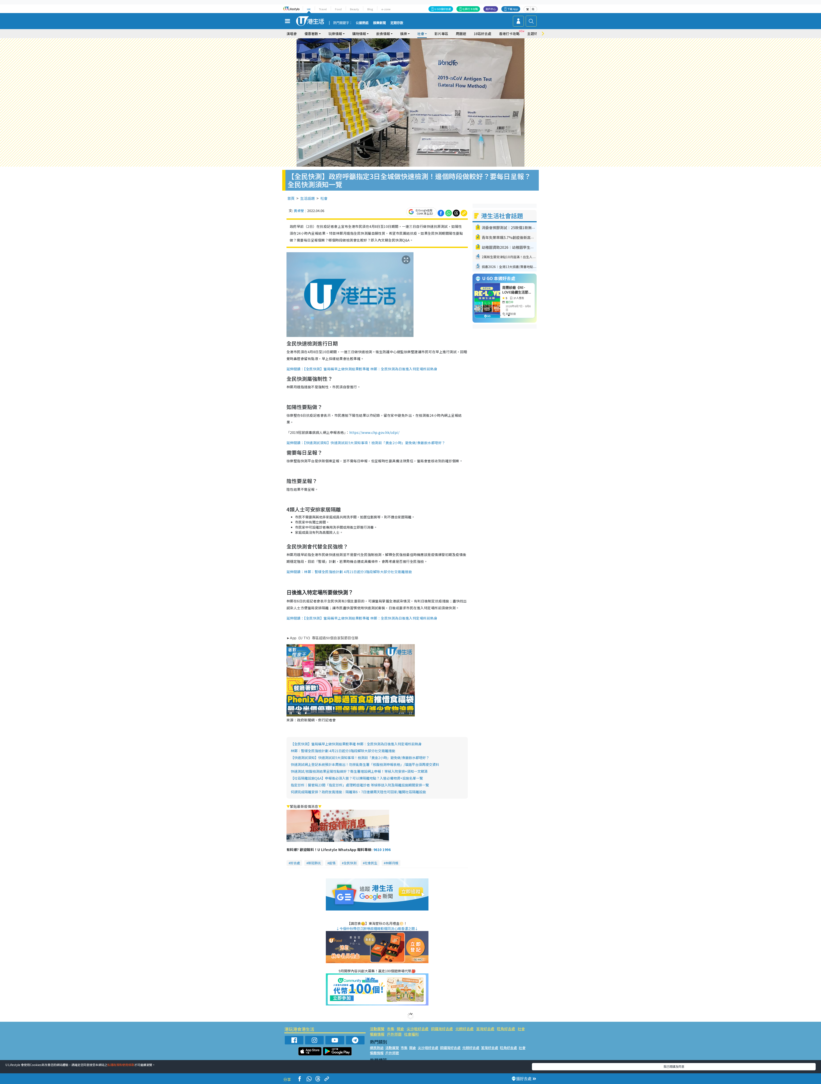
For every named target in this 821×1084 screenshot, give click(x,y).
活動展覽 (377, 1028)
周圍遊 (461, 33)
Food (338, 9)
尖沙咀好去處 (417, 1028)
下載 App (512, 9)
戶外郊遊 (394, 1034)
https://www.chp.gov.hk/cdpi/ (374, 432)
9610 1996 (382, 849)
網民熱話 (377, 1047)
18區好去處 (482, 33)
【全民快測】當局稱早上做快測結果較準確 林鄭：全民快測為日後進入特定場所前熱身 (356, 743)
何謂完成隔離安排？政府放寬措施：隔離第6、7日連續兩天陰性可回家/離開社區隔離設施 (358, 791)
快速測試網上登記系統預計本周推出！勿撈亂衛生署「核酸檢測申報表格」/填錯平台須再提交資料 (365, 764)
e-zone (386, 9)
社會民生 (371, 863)
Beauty (354, 9)
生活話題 (307, 198)
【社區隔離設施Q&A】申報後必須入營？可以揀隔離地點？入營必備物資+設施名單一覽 (357, 778)
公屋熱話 (362, 23)
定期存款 (396, 23)
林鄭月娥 (391, 863)
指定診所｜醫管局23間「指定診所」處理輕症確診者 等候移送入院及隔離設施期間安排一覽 (360, 784)
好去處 (295, 863)
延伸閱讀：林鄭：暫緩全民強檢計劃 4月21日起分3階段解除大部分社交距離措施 (349, 571)
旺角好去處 (506, 1028)
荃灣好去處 (485, 1028)
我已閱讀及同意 (673, 1066)
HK (309, 9)
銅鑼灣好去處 (442, 1028)
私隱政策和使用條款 (120, 1065)
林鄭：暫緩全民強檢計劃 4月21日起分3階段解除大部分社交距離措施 (343, 750)
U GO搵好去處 (442, 9)
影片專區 (441, 33)
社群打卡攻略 (470, 9)
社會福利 (411, 1034)
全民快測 (350, 863)
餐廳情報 (377, 1034)
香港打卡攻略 (509, 33)
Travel (323, 9)
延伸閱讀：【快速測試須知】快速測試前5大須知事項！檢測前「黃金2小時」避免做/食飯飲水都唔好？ (365, 442)
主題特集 (534, 33)
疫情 (332, 863)
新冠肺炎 (314, 863)
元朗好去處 (464, 1028)
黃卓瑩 (299, 210)
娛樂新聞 (379, 23)
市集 (390, 1028)
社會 (324, 198)
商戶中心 (491, 9)
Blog (370, 9)
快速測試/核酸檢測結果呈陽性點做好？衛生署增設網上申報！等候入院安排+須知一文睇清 (359, 771)
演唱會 (291, 33)
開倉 (400, 1028)
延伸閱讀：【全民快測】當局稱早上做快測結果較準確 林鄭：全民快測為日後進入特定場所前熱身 (361, 368)
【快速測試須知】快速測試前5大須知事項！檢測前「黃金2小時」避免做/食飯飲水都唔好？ (360, 757)
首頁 (291, 198)
